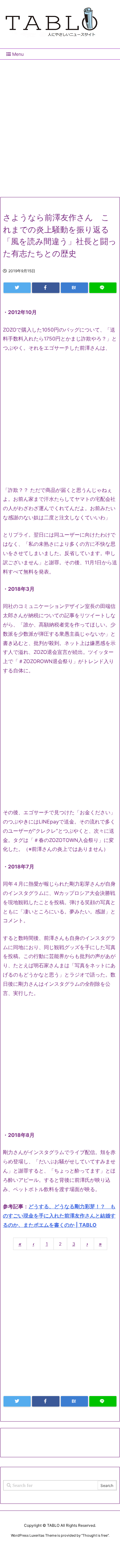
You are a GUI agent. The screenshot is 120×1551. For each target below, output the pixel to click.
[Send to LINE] (102, 287)
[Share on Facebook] (45, 287)
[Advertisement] (60, 126)
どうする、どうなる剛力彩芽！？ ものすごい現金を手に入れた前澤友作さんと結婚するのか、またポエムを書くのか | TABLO (59, 1215)
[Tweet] (17, 287)
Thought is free (95, 1535)
